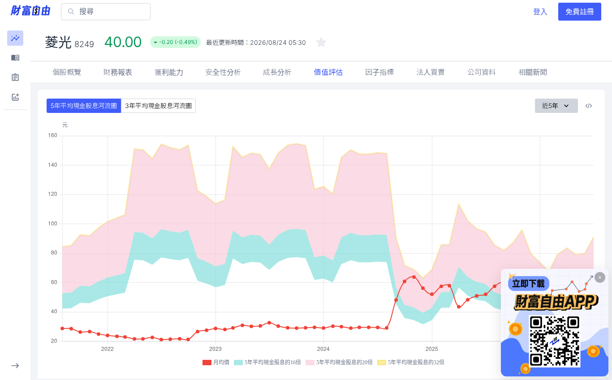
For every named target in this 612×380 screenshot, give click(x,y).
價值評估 (328, 72)
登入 (540, 11)
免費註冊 (579, 11)
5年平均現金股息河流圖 (84, 105)
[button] (15, 38)
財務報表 (117, 72)
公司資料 (481, 72)
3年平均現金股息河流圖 (158, 105)
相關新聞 (532, 72)
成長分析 (277, 72)
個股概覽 (66, 72)
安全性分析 (223, 72)
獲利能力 (169, 72)
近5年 (550, 105)
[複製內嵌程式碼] (589, 106)
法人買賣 (430, 72)
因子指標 (379, 72)
